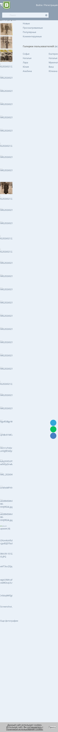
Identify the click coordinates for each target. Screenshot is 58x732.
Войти (39, 5)
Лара (25, 62)
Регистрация (51, 5)
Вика (51, 66)
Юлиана (53, 71)
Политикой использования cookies (24, 729)
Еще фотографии (9, 620)
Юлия (26, 66)
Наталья (27, 58)
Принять (52, 727)
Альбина (27, 71)
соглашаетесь (34, 727)
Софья (26, 53)
